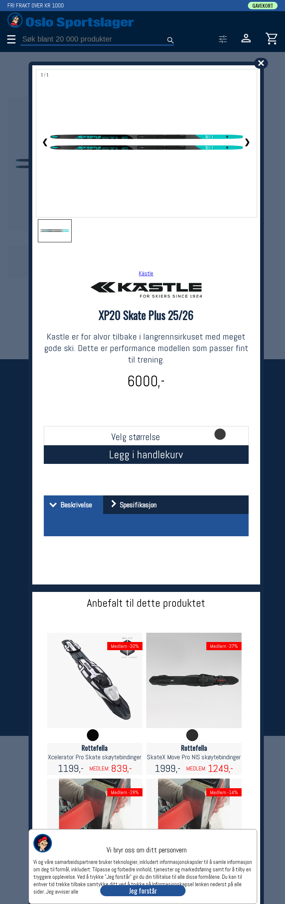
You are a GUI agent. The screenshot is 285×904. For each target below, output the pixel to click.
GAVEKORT (262, 5)
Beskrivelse (74, 505)
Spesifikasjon (136, 505)
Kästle (146, 273)
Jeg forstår (143, 890)
